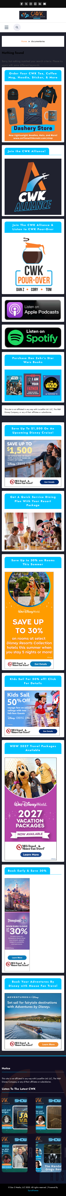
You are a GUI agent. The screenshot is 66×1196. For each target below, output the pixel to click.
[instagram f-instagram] (30, 3)
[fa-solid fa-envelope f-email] (44, 3)
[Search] (17, 27)
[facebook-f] (21, 3)
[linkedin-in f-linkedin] (40, 3)
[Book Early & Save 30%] (17, 924)
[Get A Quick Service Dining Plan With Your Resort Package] (33, 531)
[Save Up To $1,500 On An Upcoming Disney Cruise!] (33, 463)
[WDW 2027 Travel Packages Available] (31, 809)
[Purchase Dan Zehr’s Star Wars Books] (33, 385)
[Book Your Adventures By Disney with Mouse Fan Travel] (33, 1021)
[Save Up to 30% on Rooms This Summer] (29, 620)
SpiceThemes (33, 1190)
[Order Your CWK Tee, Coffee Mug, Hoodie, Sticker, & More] (33, 112)
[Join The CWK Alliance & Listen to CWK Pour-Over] (33, 264)
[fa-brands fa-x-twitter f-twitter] (26, 3)
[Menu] (6, 27)
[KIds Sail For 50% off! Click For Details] (32, 713)
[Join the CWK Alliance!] (33, 186)
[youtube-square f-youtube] (35, 3)
